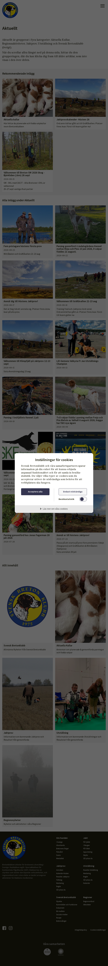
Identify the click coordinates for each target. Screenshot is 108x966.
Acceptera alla (35, 491)
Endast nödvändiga (72, 491)
